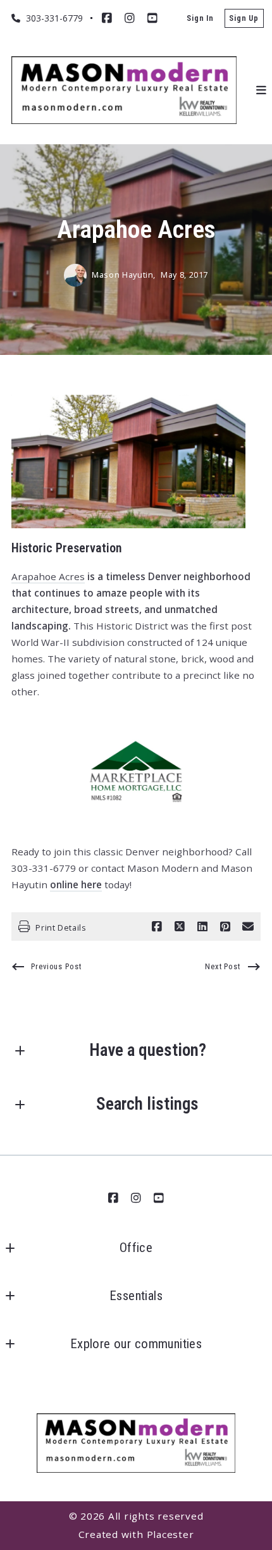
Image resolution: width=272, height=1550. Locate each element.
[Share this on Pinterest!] (225, 927)
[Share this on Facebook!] (157, 927)
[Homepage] (124, 90)
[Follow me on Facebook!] (107, 18)
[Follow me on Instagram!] (129, 18)
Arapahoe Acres (48, 576)
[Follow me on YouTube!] (152, 18)
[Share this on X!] (179, 927)
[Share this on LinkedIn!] (202, 927)
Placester (170, 1534)
